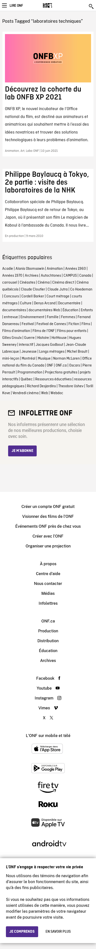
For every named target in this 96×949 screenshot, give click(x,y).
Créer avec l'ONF (48, 536)
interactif (26, 344)
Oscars (74, 365)
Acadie (7, 268)
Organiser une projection (48, 546)
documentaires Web (44, 310)
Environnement (32, 317)
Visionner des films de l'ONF (48, 516)
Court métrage (58, 296)
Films (85, 324)
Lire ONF (16, 5)
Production (48, 631)
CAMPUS (70, 275)
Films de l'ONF (43, 331)
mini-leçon (10, 358)
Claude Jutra (58, 289)
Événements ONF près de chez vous (48, 526)
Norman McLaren (66, 358)
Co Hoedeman (81, 289)
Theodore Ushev (70, 386)
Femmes (68, 317)
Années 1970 (12, 275)
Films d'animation (16, 331)
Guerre (29, 337)
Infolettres (48, 603)
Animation (55, 268)
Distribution (48, 641)
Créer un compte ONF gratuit (48, 506)
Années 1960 (75, 268)
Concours (11, 296)
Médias (48, 593)
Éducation (70, 310)
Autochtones (51, 275)
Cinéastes (27, 282)
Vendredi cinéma (26, 393)
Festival (28, 324)
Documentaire (69, 303)
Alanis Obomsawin (30, 268)
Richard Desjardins (41, 386)
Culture (26, 303)
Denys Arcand (45, 303)
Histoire (43, 337)
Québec (27, 379)
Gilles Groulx (12, 337)
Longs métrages (51, 351)
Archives (31, 275)
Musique (44, 358)
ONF (50, 365)
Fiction (73, 324)
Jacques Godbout (49, 344)
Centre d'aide (48, 573)
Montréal (28, 358)
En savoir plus (58, 932)
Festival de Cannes (51, 324)
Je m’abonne (22, 451)
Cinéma (44, 282)
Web (44, 393)
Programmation (29, 372)
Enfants (87, 310)
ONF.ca (61, 365)
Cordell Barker (32, 296)
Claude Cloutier (33, 289)
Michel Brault (77, 351)
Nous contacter (48, 583)
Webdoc (56, 393)
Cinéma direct (63, 282)
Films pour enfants (71, 331)
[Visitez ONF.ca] (56, 5)
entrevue (11, 317)
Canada (85, 275)
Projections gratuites (61, 372)
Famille (53, 317)
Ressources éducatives (53, 379)
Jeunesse (29, 351)
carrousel (9, 282)
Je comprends (22, 932)
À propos (48, 564)
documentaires (14, 310)
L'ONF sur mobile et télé (48, 735)
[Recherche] (91, 6)
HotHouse (59, 337)
